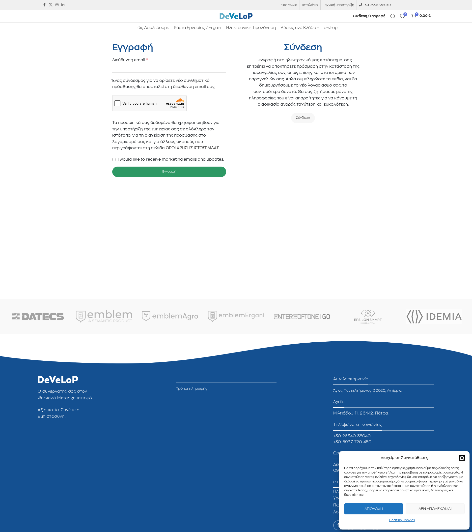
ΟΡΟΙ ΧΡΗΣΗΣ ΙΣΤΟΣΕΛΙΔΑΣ (192, 148)
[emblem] (104, 316)
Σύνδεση (303, 117)
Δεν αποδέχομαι (435, 509)
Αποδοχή (373, 509)
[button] (462, 457)
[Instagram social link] (57, 4)
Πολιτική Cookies (402, 520)
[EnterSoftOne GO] (302, 316)
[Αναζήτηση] (393, 16)
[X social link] (51, 4)
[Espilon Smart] (368, 316)
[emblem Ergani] (236, 316)
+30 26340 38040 (377, 4)
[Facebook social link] (45, 4)
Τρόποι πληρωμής (192, 388)
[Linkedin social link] (63, 4)
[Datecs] (38, 316)
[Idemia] (434, 316)
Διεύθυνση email (130, 60)
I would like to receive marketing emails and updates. (170, 159)
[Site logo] (236, 16)
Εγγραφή (169, 171)
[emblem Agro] (170, 316)
